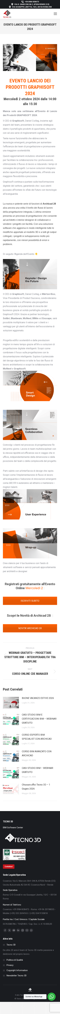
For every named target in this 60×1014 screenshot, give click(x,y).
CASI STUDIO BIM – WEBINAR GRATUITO (37, 770)
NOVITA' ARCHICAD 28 (30, 628)
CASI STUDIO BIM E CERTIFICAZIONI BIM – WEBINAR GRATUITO (39, 718)
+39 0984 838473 (32, 2)
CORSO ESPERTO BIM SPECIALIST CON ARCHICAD (37, 736)
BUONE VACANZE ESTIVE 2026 (38, 698)
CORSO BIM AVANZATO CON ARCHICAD (36, 753)
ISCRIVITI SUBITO (30, 600)
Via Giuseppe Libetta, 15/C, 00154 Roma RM (32, 7)
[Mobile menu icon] (55, 13)
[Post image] (11, 702)
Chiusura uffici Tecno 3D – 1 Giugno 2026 (36, 786)
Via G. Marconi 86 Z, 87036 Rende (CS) (31, 4)
